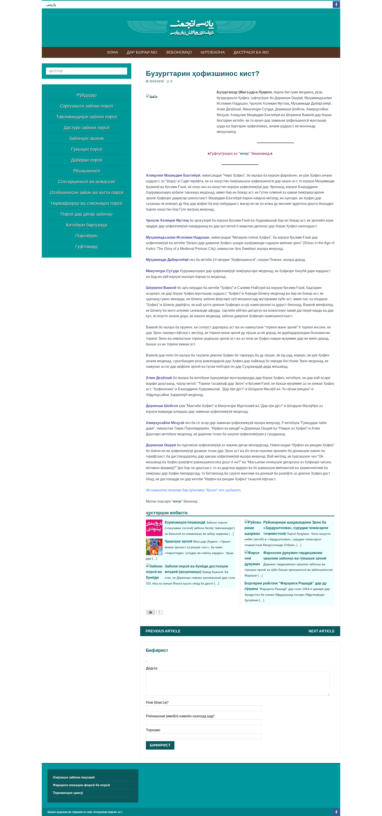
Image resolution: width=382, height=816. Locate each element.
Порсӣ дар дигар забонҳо (87, 214)
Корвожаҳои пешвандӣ (185, 522)
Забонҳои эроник (86, 138)
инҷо (244, 153)
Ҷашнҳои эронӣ (178, 541)
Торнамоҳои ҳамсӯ (68, 793)
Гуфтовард (86, 246)
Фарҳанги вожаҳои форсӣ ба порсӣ (81, 785)
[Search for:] (86, 71)
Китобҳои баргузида (86, 224)
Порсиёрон (86, 235)
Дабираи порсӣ (86, 160)
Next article (322, 631)
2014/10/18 (156, 81)
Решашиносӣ (86, 170)
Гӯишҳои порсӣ (86, 149)
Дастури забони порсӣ (86, 127)
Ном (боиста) (156, 702)
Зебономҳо (179, 52)
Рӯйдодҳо (87, 95)
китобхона (213, 52)
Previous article (163, 631)
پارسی (51, 4)
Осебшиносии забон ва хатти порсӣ (86, 192)
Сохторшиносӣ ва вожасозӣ (86, 181)
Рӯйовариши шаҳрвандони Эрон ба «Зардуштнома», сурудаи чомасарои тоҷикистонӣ (295, 527)
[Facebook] (336, 4)
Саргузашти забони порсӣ (86, 106)
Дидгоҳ (151, 668)
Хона (112, 52)
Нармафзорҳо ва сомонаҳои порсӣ (86, 203)
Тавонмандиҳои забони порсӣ (86, 116)
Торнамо (153, 730)
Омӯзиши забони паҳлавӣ (74, 777)
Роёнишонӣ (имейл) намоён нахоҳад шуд (179, 716)
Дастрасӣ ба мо (251, 52)
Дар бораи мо (142, 52)
